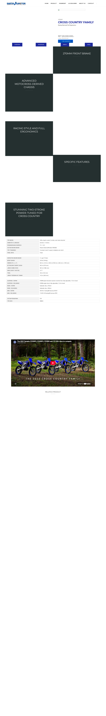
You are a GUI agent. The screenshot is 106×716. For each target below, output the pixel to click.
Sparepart (62, 3)
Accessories (72, 3)
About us (82, 3)
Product (54, 3)
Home (46, 3)
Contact (91, 3)
